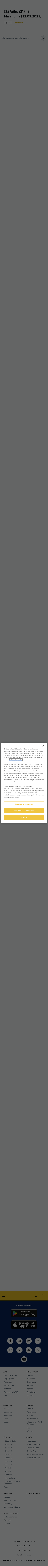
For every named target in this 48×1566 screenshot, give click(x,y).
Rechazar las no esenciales (24, 811)
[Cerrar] (43, 746)
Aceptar (24, 817)
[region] (24, 783)
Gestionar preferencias (24, 804)
